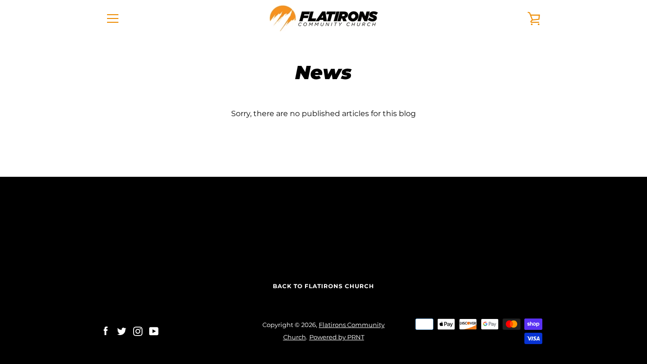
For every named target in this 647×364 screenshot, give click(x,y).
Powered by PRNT (336, 337)
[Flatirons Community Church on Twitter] (121, 330)
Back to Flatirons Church (323, 286)
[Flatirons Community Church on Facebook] (105, 330)
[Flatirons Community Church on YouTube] (154, 330)
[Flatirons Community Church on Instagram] (138, 330)
